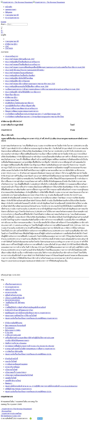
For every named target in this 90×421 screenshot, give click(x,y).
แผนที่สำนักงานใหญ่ (13, 381)
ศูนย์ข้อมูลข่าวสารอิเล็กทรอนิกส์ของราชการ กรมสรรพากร (27, 313)
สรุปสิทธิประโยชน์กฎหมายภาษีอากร (19, 103)
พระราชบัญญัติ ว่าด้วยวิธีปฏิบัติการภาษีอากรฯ (23, 92)
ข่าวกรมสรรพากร (12, 18)
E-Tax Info (9, 332)
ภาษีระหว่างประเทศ (13, 335)
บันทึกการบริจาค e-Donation (15, 343)
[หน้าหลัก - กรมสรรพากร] (33, 2)
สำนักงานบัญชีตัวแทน (13, 323)
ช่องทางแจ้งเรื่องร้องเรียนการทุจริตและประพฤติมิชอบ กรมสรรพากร (31, 318)
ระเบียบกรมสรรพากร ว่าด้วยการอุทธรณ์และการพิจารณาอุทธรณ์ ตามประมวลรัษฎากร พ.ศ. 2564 (42, 89)
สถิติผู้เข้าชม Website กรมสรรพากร (18, 389)
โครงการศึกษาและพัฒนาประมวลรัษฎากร (21, 108)
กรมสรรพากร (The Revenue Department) (16, 409)
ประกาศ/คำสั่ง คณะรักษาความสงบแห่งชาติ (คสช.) (24, 70)
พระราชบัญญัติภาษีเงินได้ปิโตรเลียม (19, 78)
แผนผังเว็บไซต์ (10, 378)
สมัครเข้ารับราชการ (13, 290)
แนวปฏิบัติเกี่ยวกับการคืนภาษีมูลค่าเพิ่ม (20, 106)
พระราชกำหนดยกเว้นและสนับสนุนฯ (19, 73)
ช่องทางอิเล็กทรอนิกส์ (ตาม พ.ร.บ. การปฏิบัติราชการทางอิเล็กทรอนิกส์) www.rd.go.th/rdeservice (41, 386)
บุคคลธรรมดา (10, 9)
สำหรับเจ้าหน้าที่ (11, 359)
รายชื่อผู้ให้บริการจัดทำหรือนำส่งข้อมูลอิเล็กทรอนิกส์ (25, 307)
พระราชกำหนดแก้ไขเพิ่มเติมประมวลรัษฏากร (22, 64)
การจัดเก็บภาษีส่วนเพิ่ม (14, 351)
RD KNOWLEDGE (12, 300)
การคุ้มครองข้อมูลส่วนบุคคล (16, 364)
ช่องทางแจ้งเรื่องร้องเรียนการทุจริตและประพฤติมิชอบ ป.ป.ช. (28, 354)
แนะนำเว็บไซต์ (11, 361)
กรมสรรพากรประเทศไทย (11, 413)
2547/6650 (9, 48)
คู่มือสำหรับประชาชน (13, 295)
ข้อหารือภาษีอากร (12, 95)
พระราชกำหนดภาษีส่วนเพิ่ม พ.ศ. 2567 (19, 59)
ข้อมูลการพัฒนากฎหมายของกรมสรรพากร (21, 111)
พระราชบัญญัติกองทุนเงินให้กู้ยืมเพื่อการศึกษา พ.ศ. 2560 (26, 86)
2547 (7, 46)
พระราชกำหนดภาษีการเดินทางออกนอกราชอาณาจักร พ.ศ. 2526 (30, 84)
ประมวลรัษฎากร (11, 56)
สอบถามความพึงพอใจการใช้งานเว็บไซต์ (21, 315)
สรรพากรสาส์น (11, 292)
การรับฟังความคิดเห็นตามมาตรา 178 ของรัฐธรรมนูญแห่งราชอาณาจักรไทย (34, 117)
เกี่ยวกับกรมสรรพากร (13, 284)
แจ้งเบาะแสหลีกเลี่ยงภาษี (14, 298)
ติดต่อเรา (8, 383)
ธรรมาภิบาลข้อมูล (12, 367)
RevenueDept (6, 411)
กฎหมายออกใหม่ (12, 100)
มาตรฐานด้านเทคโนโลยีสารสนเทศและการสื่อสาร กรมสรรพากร (30, 349)
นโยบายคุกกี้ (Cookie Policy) (15, 372)
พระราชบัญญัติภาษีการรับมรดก (17, 81)
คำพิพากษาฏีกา (11, 44)
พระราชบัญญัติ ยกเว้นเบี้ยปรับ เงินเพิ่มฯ (20, 75)
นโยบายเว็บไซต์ (11, 370)
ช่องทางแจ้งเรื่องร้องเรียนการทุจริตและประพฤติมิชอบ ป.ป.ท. (28, 391)
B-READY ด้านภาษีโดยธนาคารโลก (19, 310)
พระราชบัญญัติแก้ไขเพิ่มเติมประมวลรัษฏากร (22, 62)
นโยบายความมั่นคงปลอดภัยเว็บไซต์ (19, 375)
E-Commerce (9, 328)
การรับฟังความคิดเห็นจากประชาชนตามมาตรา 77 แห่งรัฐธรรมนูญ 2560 (32, 114)
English (3, 22)
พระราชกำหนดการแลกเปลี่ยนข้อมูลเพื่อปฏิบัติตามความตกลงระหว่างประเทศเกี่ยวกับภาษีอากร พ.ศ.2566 (45, 67)
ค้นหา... (4, 24)
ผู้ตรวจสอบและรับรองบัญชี (15, 325)
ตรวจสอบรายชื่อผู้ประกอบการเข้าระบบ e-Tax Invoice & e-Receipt (29, 346)
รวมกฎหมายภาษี (12, 15)
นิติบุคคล (8, 12)
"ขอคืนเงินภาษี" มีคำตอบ (15, 302)
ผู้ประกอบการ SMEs (12, 330)
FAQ (7, 305)
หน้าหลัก (8, 7)
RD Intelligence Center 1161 (11, 416)
